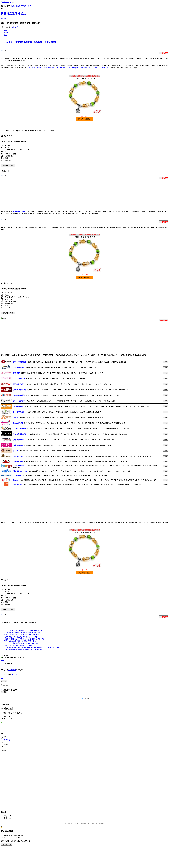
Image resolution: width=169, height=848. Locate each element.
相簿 (5, 30)
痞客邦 (10, 670)
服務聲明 (101, 823)
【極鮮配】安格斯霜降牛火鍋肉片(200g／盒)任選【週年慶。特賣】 (25, 639)
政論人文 (14, 675)
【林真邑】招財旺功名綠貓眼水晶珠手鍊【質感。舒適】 (30, 42)
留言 (14, 670)
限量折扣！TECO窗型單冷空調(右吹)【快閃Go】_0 (20, 641)
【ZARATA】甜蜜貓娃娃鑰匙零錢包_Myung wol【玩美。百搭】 (24, 643)
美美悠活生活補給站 (13, 13)
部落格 (6, 33)
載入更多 (3, 681)
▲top (2, 678)
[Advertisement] (84, 194)
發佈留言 (3, 692)
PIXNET (71, 823)
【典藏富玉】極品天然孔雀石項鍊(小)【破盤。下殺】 (20, 637)
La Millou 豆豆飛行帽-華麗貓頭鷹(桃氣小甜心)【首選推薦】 (22, 635)
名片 (5, 35)
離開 (10, 844)
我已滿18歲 (4, 844)
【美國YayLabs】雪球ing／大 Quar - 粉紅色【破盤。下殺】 (22, 632)
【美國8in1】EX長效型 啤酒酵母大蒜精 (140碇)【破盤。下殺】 (23, 630)
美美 (2, 660)
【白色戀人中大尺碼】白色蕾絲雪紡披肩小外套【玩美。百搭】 (24, 649)
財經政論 (15, 27)
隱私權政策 (94, 823)
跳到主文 (3, 18)
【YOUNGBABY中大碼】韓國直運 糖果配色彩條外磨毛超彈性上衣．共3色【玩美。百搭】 (32, 647)
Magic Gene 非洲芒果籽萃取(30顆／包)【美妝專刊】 (20, 645)
